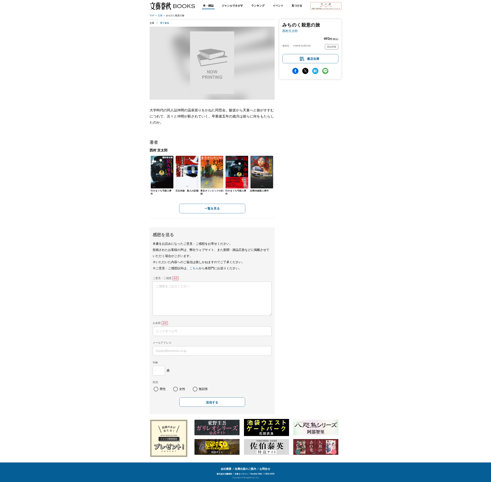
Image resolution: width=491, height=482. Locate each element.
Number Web (256, 474)
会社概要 (226, 469)
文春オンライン (241, 474)
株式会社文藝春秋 (224, 474)
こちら (194, 268)
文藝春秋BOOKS (172, 6)
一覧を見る (212, 208)
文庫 (160, 15)
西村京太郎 (290, 31)
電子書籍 (164, 23)
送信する (212, 402)
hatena (315, 71)
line (325, 71)
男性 (163, 389)
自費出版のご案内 (245, 469)
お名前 (157, 323)
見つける (297, 5)
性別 (155, 382)
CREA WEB (269, 474)
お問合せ (265, 469)
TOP (152, 15)
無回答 (203, 389)
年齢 (155, 362)
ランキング (258, 5)
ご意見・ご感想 (162, 278)
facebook (295, 71)
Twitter (305, 71)
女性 (182, 389)
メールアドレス (162, 343)
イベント (278, 5)
